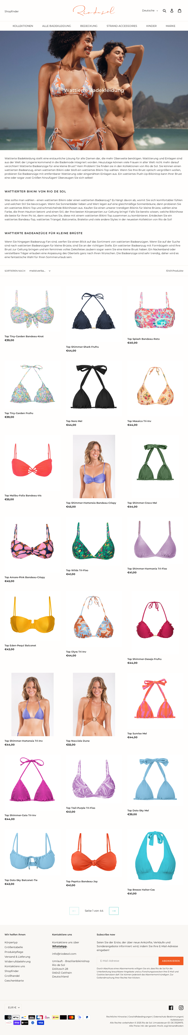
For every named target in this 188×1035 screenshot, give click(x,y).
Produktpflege (14, 952)
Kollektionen (177, 1019)
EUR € (12, 1007)
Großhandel (12, 975)
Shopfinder (12, 971)
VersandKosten (176, 1026)
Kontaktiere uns (15, 966)
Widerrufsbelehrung (18, 961)
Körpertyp (11, 942)
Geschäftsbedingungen (140, 1016)
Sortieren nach (15, 270)
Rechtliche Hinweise (116, 1016)
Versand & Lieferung (17, 956)
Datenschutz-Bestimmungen (168, 1016)
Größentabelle (14, 947)
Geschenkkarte (14, 980)
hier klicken (134, 977)
